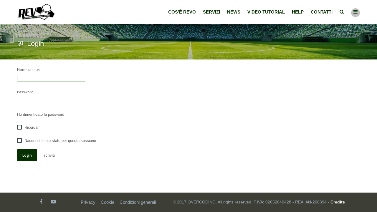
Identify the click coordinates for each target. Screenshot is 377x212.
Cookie (107, 202)
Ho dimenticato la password (40, 114)
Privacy (88, 202)
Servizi (211, 11)
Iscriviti (48, 155)
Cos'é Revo (182, 11)
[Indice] (36, 12)
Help (298, 11)
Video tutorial (266, 11)
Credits (337, 202)
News (233, 11)
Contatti (322, 11)
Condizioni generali (138, 202)
